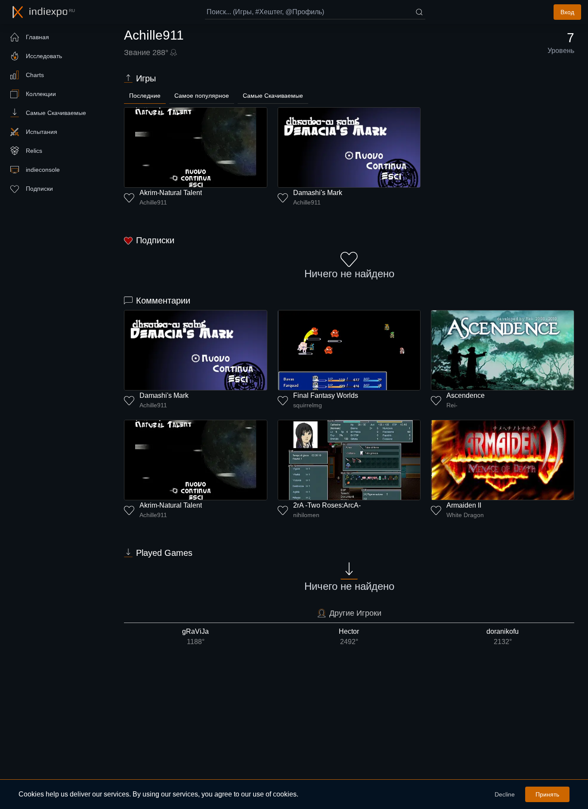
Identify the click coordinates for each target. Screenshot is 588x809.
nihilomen (306, 514)
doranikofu (502, 636)
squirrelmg (307, 405)
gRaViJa (195, 636)
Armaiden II (463, 505)
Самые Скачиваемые (273, 95)
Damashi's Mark (317, 192)
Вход (567, 12)
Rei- (452, 405)
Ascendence (465, 395)
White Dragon (465, 514)
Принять (547, 794)
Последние (145, 95)
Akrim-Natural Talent (170, 192)
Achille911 (153, 202)
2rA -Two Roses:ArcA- (327, 505)
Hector (349, 636)
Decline (505, 794)
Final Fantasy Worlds (325, 395)
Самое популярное (201, 95)
